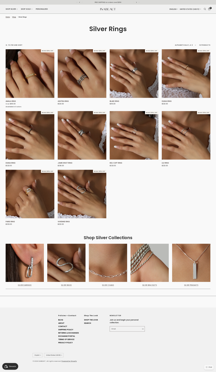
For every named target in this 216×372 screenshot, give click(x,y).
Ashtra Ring (63, 101)
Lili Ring (165, 163)
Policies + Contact (67, 315)
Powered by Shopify (69, 361)
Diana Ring (167, 101)
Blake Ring (114, 101)
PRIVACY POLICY (65, 342)
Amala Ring (11, 101)
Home (8, 17)
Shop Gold (26, 9)
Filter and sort (15, 45)
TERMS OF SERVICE (66, 339)
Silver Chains (108, 285)
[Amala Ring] (30, 73)
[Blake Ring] (134, 73)
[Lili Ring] (186, 135)
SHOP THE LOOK (91, 320)
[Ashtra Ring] (82, 73)
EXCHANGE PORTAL (66, 336)
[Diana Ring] (186, 73)
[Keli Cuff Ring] (134, 135)
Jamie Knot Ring (65, 163)
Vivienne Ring (64, 222)
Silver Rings (66, 285)
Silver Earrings (25, 285)
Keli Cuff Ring (116, 163)
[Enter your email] (142, 329)
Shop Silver (11, 9)
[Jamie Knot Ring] (82, 135)
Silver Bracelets (149, 285)
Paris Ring (10, 222)
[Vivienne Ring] (82, 194)
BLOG (60, 320)
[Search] (205, 9)
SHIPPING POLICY (65, 329)
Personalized (42, 9)
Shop (14, 17)
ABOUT (61, 323)
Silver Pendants (191, 285)
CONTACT (62, 326)
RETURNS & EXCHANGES (68, 333)
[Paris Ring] (30, 194)
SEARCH (87, 323)
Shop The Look (91, 315)
